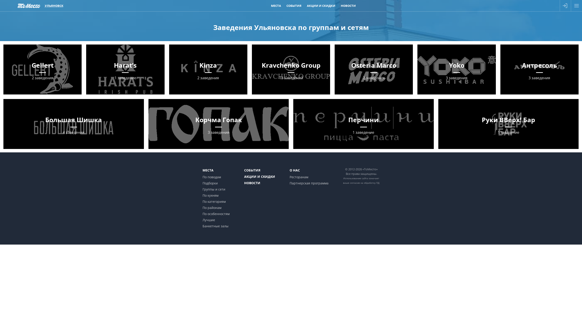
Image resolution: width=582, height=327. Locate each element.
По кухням (210, 195)
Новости (348, 6)
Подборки (210, 183)
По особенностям (216, 214)
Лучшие (209, 220)
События (293, 6)
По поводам (212, 177)
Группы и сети (214, 189)
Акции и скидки (321, 6)
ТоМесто (29, 5)
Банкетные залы (215, 226)
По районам (212, 208)
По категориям (214, 201)
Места (276, 6)
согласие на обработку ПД (364, 182)
